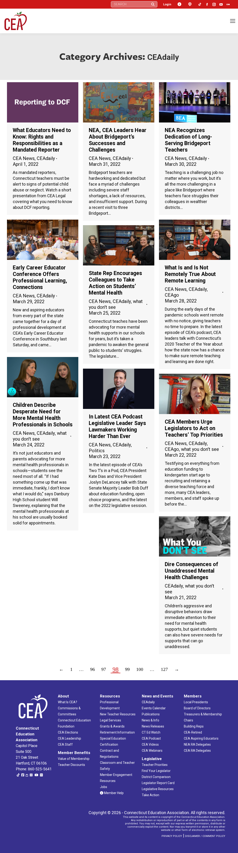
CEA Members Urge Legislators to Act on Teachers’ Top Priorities (194, 428)
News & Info (150, 720)
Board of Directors (197, 708)
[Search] (153, 4)
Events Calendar (154, 708)
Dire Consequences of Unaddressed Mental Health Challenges (191, 571)
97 (103, 669)
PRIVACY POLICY (172, 836)
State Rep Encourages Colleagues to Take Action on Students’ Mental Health (115, 283)
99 (127, 669)
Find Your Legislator (156, 771)
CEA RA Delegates (197, 750)
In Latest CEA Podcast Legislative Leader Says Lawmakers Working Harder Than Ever (117, 426)
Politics (97, 450)
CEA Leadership (69, 738)
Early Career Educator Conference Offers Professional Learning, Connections (40, 277)
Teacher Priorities (155, 765)
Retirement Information (117, 732)
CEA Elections (68, 732)
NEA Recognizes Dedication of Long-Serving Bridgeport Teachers (188, 140)
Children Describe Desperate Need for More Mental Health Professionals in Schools (43, 415)
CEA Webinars (152, 750)
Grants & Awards (112, 726)
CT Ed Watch (151, 732)
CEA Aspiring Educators (201, 738)
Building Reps (194, 726)
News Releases (153, 726)
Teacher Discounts (71, 765)
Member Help (113, 793)
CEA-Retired (193, 732)
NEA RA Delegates (197, 744)
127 (164, 669)
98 (115, 669)
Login (167, 4)
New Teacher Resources (118, 714)
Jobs (103, 787)
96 (92, 669)
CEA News (24, 158)
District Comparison (156, 777)
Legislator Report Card (158, 783)
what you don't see (200, 449)
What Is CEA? (67, 702)
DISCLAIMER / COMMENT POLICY (205, 836)
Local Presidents (196, 702)
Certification (109, 744)
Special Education (113, 738)
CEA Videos (150, 744)
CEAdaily (46, 158)
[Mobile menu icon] (233, 21)
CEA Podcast (151, 738)
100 (139, 669)
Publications (151, 714)
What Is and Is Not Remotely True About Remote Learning (190, 274)
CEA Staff (65, 744)
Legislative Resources (158, 789)
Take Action (150, 795)
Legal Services (110, 720)
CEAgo (172, 295)
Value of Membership (73, 759)
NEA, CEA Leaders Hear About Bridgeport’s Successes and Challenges (117, 140)
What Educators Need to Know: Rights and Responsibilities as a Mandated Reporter (42, 140)
